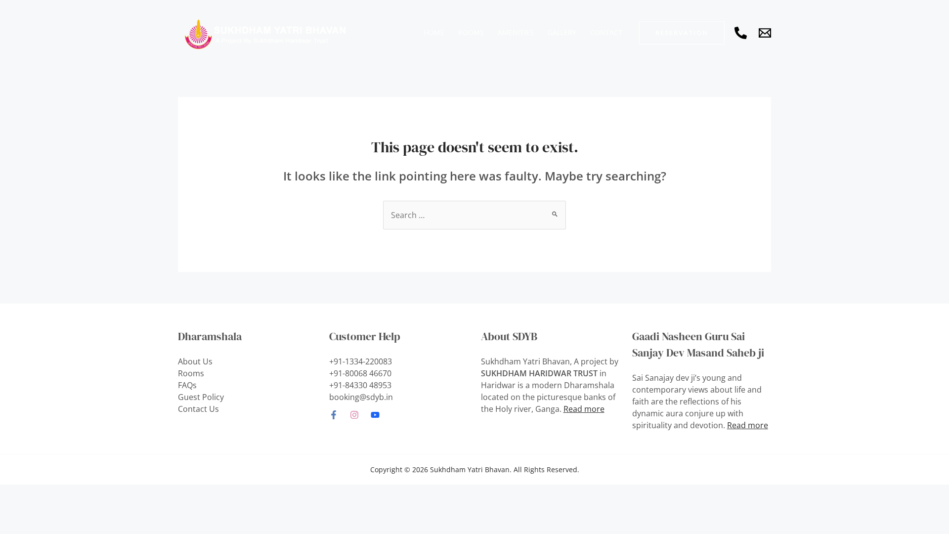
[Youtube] (375, 414)
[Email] (765, 33)
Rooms (191, 373)
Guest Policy (201, 397)
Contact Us (198, 408)
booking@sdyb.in (361, 397)
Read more (583, 408)
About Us (195, 361)
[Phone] (740, 33)
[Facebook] (333, 414)
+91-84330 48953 (360, 385)
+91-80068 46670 (360, 373)
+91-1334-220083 (360, 361)
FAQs (187, 385)
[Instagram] (354, 414)
